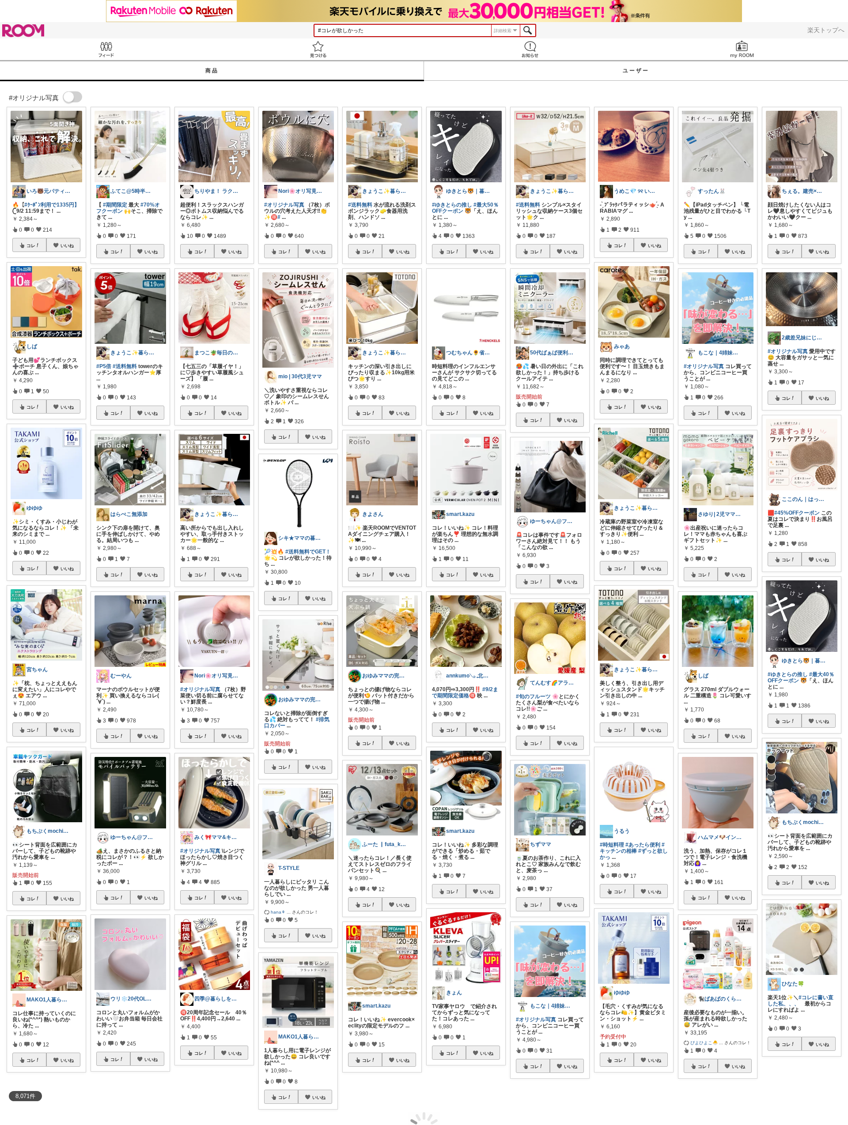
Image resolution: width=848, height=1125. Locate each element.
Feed (106, 49)
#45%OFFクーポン (797, 513)
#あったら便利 (642, 845)
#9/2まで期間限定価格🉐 (465, 692)
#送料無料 (125, 366)
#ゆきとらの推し (452, 205)
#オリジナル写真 (200, 689)
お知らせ (530, 49)
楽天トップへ (825, 30)
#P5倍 (103, 366)
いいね (67, 245)
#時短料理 (612, 845)
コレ (30, 245)
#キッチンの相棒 (632, 848)
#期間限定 (115, 205)
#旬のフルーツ (533, 696)
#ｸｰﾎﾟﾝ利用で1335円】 (52, 205)
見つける (318, 49)
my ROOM (742, 49)
